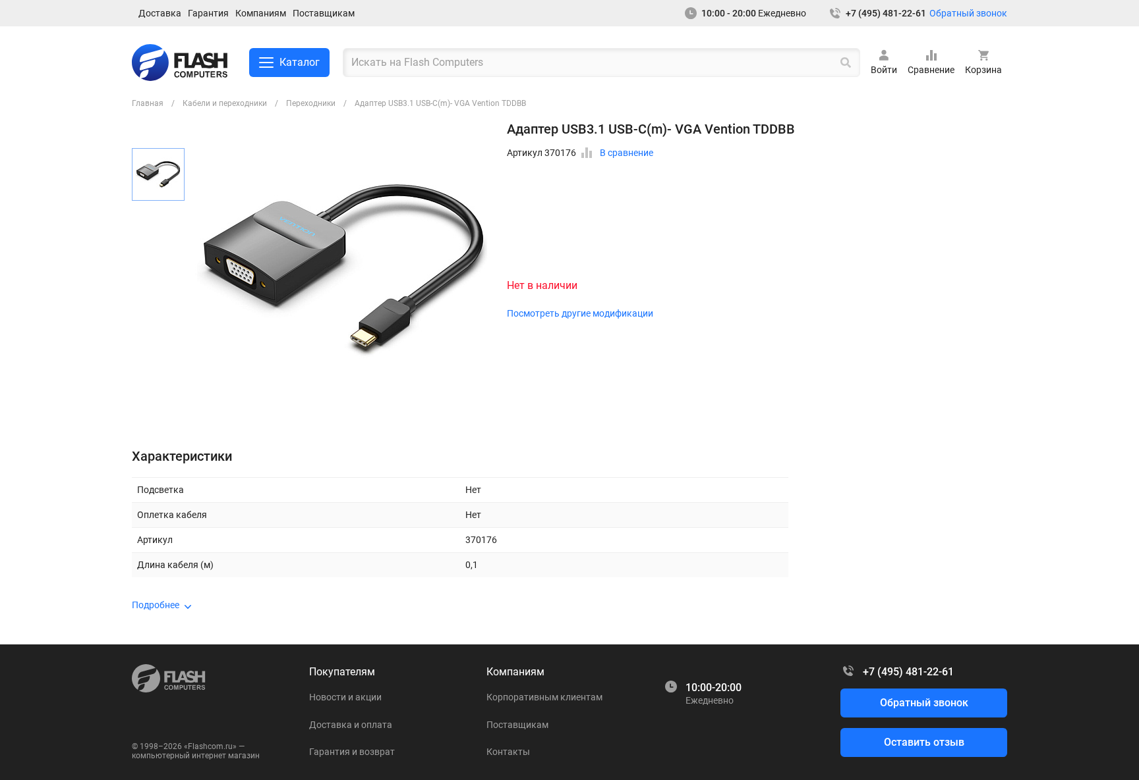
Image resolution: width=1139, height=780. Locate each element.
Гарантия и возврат (352, 751)
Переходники (311, 103)
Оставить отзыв (924, 742)
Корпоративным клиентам (544, 697)
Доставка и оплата (350, 724)
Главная (147, 103)
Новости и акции (345, 697)
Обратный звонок (968, 13)
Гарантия (208, 13)
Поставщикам (324, 13)
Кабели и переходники (225, 103)
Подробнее (155, 605)
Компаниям (260, 13)
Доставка (159, 13)
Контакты (508, 751)
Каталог (299, 62)
